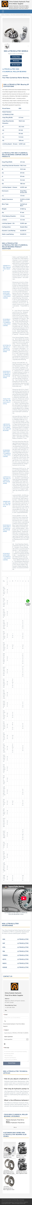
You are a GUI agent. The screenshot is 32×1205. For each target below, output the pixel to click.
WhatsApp (16, 61)
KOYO (4, 959)
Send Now (11, 1063)
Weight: (4, 209)
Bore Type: (5, 204)
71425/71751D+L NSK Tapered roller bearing (7, 401)
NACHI (5, 963)
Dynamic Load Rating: (8, 231)
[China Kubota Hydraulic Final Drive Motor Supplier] (5, 3)
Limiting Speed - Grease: (10, 144)
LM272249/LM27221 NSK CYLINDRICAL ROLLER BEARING (7, 427)
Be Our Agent (16, 65)
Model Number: (7, 112)
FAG (4, 951)
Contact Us (10, 1200)
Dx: (3, 140)
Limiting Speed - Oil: (8, 223)
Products (7, 14)
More (15, 1127)
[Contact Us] (28, 602)
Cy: (3, 137)
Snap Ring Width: (7, 117)
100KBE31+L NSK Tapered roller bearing (7, 268)
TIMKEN (5, 955)
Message (6, 1048)
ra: (3, 196)
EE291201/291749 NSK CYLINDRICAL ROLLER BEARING (7, 375)
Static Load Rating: (8, 234)
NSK (4, 939)
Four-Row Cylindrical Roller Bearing (19, 14)
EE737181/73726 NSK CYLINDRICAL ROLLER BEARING (7, 349)
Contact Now (16, 57)
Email (5, 1014)
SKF (4, 943)
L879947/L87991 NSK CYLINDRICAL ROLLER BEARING (7, 480)
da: (3, 130)
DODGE (5, 967)
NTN (4, 947)
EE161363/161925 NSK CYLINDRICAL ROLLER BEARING (7, 557)
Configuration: (6, 227)
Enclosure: (5, 191)
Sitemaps (21, 1200)
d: (2, 133)
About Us (4, 1200)
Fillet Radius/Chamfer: (9, 216)
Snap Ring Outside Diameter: (8, 122)
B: (3, 127)
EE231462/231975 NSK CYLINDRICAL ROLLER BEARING (7, 528)
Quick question (8, 1036)
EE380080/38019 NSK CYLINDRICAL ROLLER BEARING (7, 453)
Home (2, 14)
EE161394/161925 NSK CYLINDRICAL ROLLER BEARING (7, 295)
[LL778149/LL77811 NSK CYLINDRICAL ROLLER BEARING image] (16, 32)
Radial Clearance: (7, 199)
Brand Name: (6, 108)
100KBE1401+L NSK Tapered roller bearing (7, 504)
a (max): (4, 220)
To (5, 1021)
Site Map (16, 1200)
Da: (3, 212)
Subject (6, 1030)
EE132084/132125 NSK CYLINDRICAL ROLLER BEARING (7, 322)
